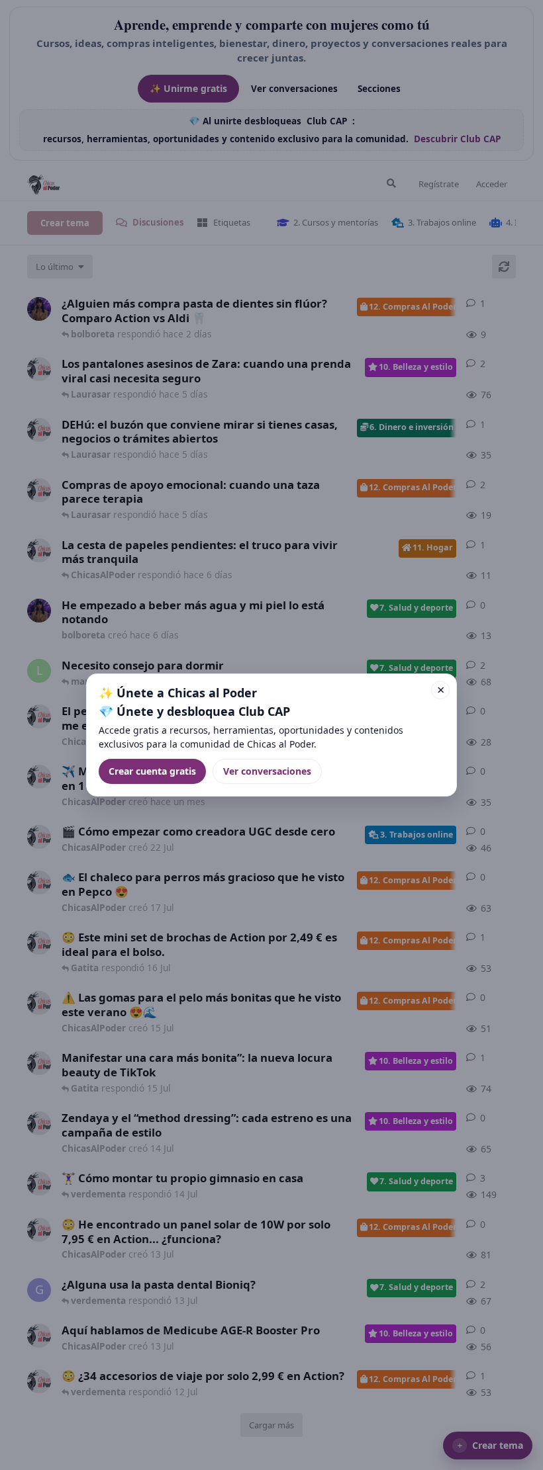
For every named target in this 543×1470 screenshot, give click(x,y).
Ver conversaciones (267, 771)
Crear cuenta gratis (152, 771)
